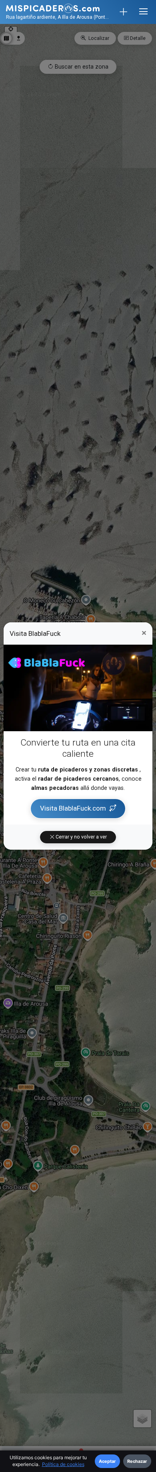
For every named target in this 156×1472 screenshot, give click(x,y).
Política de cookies (63, 1464)
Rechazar (137, 1461)
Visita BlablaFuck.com (73, 808)
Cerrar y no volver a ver (80, 837)
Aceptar (107, 1461)
